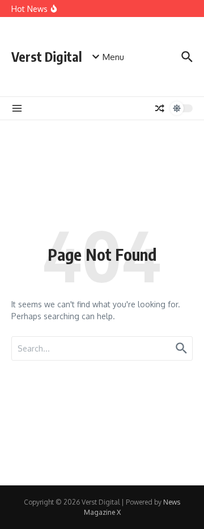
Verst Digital (46, 56)
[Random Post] (159, 108)
